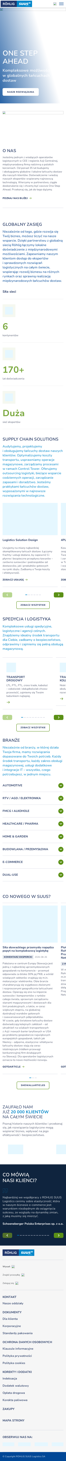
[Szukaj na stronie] (55, 4)
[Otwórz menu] (61, 4)
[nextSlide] (58, 594)
